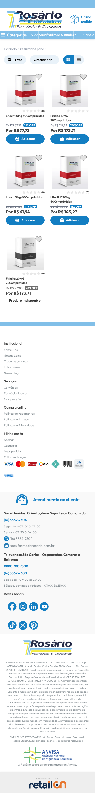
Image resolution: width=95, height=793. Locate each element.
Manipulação (12, 399)
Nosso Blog (11, 373)
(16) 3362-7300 (15, 573)
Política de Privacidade (19, 425)
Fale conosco (12, 367)
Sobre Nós (11, 349)
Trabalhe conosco (16, 361)
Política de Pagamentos (19, 413)
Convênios (11, 387)
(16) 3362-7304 (15, 520)
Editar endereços (15, 457)
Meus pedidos (12, 451)
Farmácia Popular (16, 393)
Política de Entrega (16, 419)
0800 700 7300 (16, 566)
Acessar (9, 440)
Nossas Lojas (12, 355)
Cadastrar (10, 445)
